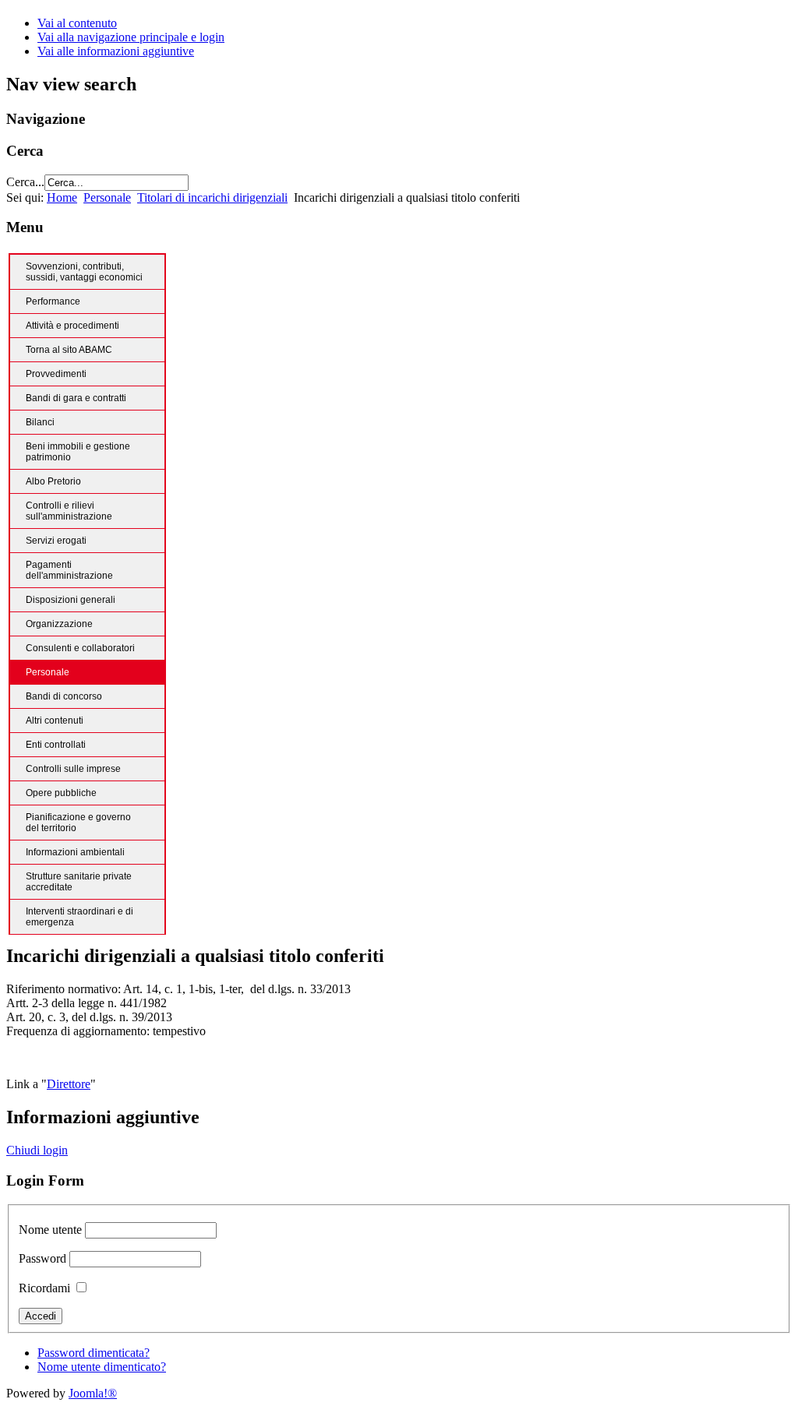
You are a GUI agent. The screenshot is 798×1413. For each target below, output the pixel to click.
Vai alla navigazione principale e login (130, 37)
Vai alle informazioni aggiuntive (115, 51)
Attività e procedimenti (72, 325)
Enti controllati (56, 744)
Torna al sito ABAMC (69, 349)
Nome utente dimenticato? (101, 1366)
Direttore (68, 1084)
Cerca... (25, 182)
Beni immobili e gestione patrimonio (78, 452)
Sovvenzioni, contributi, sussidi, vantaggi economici (84, 272)
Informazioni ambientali (75, 852)
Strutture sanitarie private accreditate (79, 882)
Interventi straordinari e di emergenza (79, 917)
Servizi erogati (56, 540)
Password (42, 1258)
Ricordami (44, 1288)
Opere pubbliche (61, 793)
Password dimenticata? (93, 1352)
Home (62, 197)
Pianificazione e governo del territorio (78, 822)
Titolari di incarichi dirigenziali (212, 197)
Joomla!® (93, 1393)
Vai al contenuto (77, 23)
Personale (107, 197)
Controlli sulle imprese (73, 768)
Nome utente (50, 1229)
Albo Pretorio (53, 481)
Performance (53, 301)
